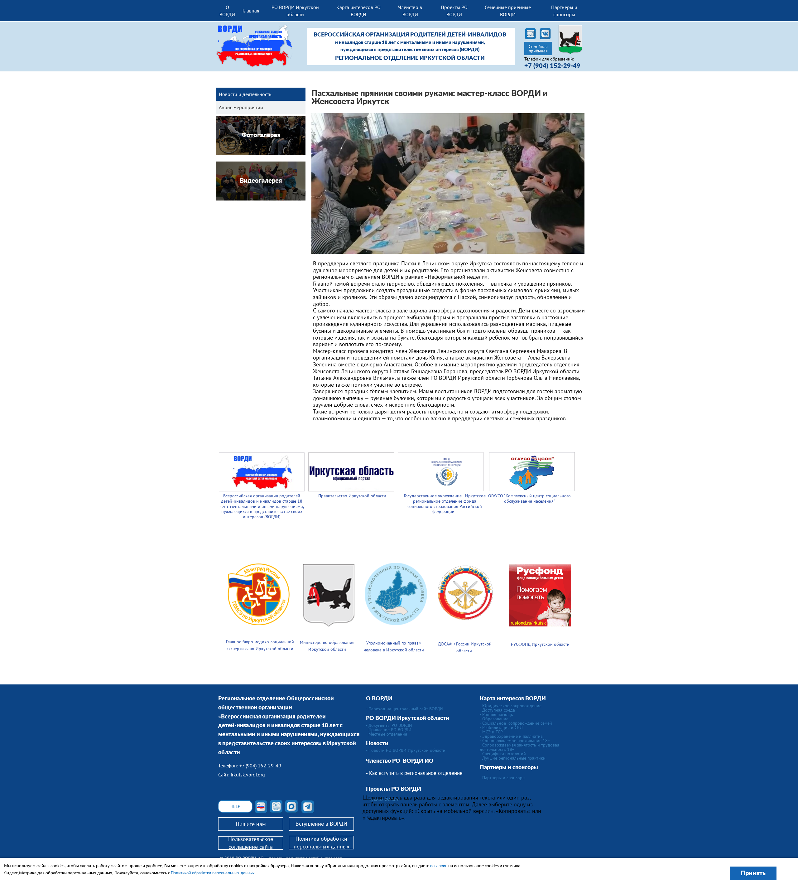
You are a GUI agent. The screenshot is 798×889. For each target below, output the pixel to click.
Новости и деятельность (245, 94)
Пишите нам (251, 824)
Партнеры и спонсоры (564, 10)
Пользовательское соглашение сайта (250, 843)
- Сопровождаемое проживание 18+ (515, 740)
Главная (251, 10)
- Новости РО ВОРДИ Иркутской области (405, 750)
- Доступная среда (497, 710)
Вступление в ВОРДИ (321, 823)
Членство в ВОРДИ (410, 10)
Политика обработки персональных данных (321, 842)
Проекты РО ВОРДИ (454, 10)
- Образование (494, 719)
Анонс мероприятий (241, 107)
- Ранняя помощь (496, 714)
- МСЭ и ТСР (491, 732)
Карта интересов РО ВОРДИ (358, 10)
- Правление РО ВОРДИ (388, 729)
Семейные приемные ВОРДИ (508, 10)
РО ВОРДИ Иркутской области (295, 10)
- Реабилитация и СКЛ (501, 727)
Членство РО (384, 761)
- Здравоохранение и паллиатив (511, 736)
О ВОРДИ (227, 10)
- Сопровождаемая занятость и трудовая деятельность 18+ (519, 747)
